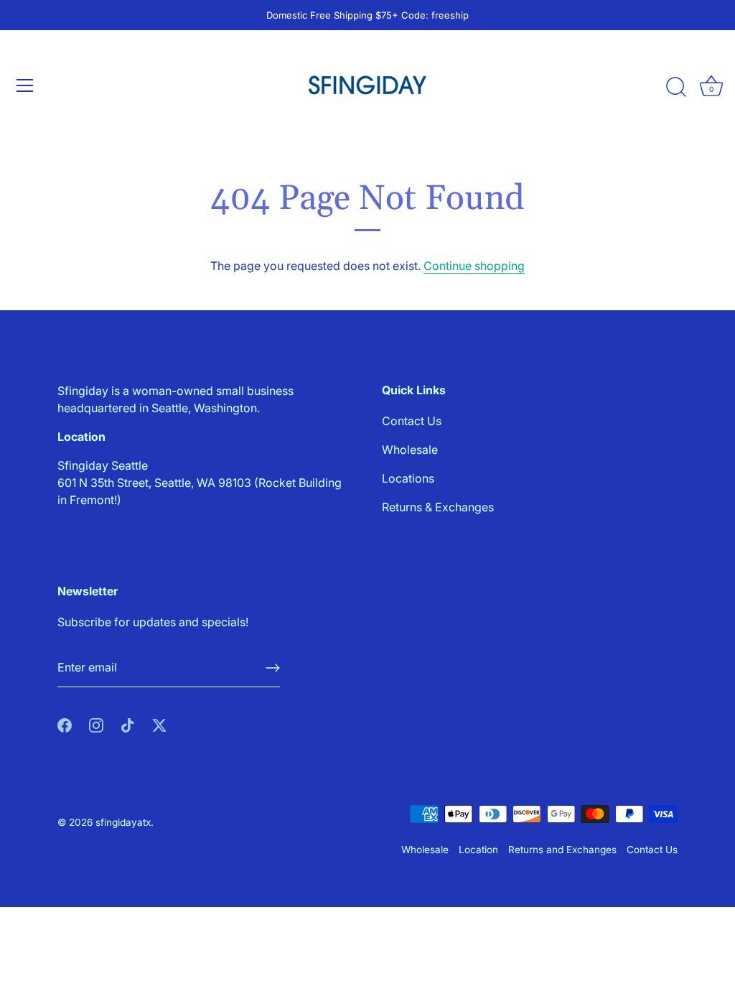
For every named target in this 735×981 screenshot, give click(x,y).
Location (478, 849)
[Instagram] (96, 724)
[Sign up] (273, 668)
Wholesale (410, 449)
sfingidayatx (123, 822)
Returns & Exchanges (438, 507)
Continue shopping (474, 266)
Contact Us (411, 421)
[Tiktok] (128, 724)
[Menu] (25, 85)
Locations (408, 478)
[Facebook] (64, 724)
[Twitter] (159, 724)
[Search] (676, 87)
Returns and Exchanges (562, 849)
